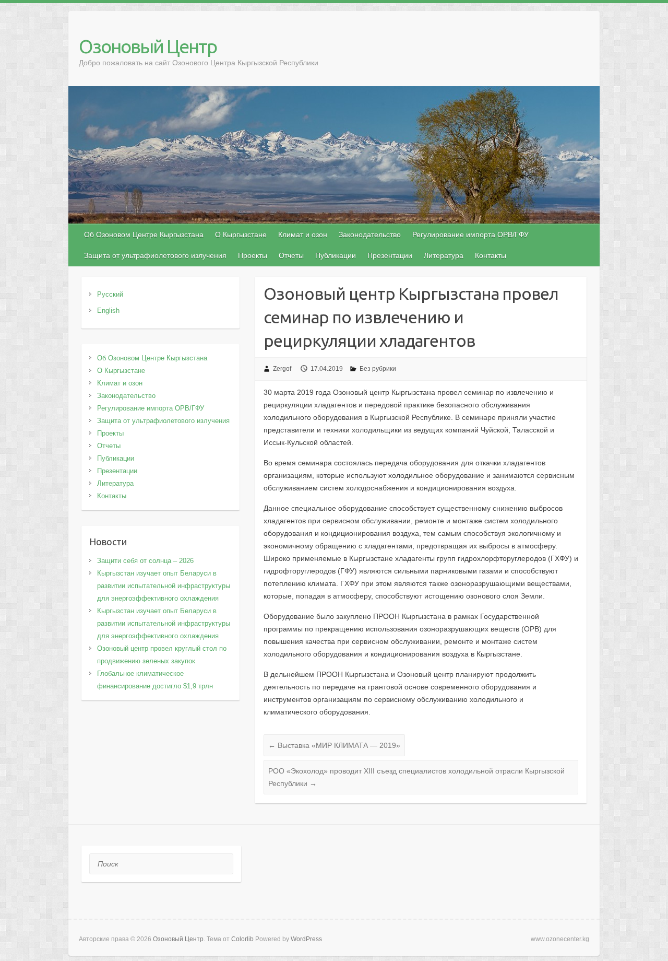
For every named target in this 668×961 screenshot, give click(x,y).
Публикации (335, 255)
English (108, 310)
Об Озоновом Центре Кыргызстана (144, 234)
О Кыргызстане (241, 234)
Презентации (389, 255)
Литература (443, 255)
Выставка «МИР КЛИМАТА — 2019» (334, 745)
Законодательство (370, 234)
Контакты (490, 255)
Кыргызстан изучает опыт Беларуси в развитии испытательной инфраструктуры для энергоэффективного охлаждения (163, 585)
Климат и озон (302, 234)
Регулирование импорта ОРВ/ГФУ (470, 234)
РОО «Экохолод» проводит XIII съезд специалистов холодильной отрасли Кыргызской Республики (416, 777)
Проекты (252, 255)
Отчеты (291, 255)
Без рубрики (378, 368)
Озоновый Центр (148, 46)
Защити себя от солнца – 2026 (145, 561)
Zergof (282, 368)
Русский (110, 294)
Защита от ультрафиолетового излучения (155, 255)
